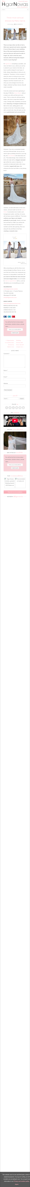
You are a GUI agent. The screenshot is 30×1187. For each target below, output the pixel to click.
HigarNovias (8, 63)
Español (20, 1)
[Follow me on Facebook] (6, 407)
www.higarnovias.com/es (11, 289)
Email (5, 377)
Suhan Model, (17, 93)
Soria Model (11, 155)
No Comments (19, 24)
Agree (16, 1184)
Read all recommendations (15, 492)
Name (6, 370)
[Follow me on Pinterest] (16, 407)
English (26, 1)
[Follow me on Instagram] (20, 407)
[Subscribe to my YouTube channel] (23, 407)
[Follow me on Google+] (13, 407)
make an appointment (10, 280)
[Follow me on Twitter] (10, 407)
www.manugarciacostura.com (12, 303)
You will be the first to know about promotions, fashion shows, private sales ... (14, 324)
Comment (7, 353)
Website (6, 383)
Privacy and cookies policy (21, 1181)
